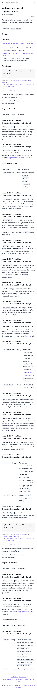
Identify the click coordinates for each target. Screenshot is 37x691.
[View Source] (33, 76)
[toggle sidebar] (2, 2)
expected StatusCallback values (19, 158)
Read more (28, 336)
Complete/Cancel (23, 612)
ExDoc (11, 685)
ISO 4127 (25, 249)
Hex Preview (22, 677)
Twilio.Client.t (14, 80)
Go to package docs (9, 679)
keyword (4, 82)
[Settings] (34, 3)
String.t (24, 80)
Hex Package (14, 677)
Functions (6, 40)
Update (11, 612)
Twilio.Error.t (14, 91)
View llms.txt (20, 679)
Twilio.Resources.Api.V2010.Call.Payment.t (20, 84)
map (30, 80)
